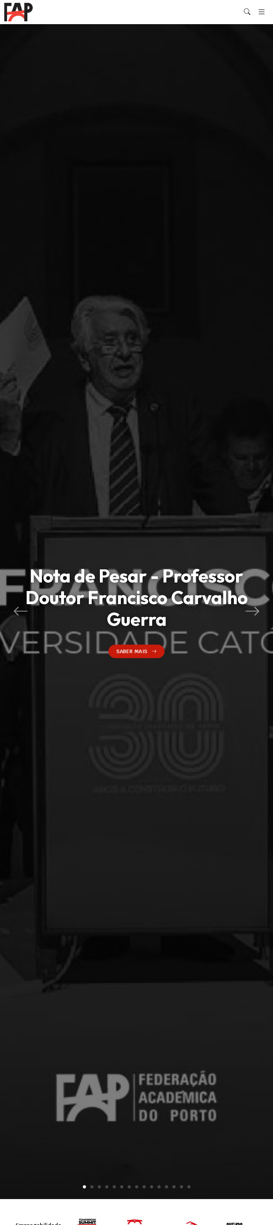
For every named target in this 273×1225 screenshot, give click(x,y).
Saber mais (131, 651)
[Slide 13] (174, 1187)
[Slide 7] (129, 1187)
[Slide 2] (91, 1187)
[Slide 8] (136, 1187)
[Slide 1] (84, 1187)
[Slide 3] (99, 1187)
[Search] (247, 12)
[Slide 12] (166, 1187)
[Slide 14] (181, 1187)
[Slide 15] (189, 1187)
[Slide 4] (106, 1187)
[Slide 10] (151, 1187)
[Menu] (262, 12)
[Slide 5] (114, 1187)
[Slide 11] (159, 1187)
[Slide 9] (144, 1187)
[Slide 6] (121, 1187)
